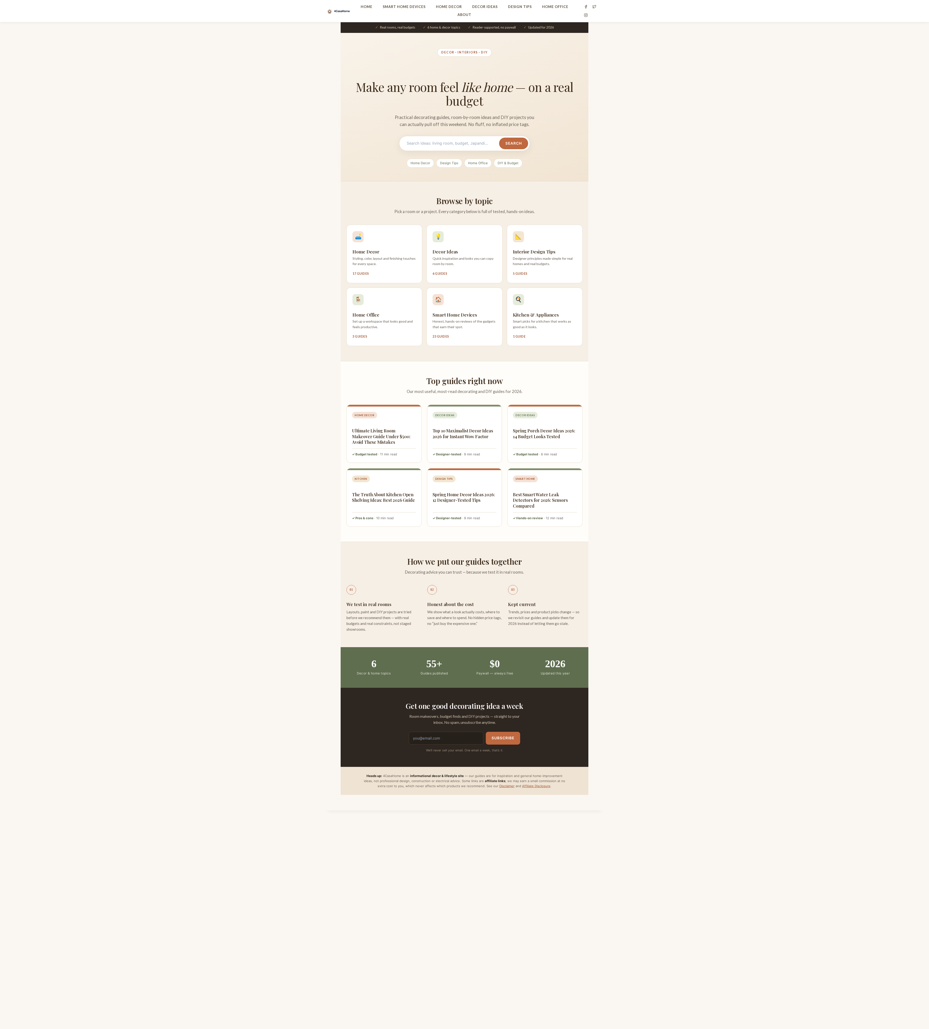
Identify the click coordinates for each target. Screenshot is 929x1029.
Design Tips (520, 7)
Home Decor (449, 7)
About (464, 15)
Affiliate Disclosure (536, 786)
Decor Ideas (485, 7)
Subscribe (503, 738)
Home (366, 7)
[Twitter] (594, 6)
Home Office (555, 7)
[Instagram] (586, 15)
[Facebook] (586, 6)
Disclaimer (507, 786)
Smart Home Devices (404, 7)
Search (513, 143)
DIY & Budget (508, 163)
